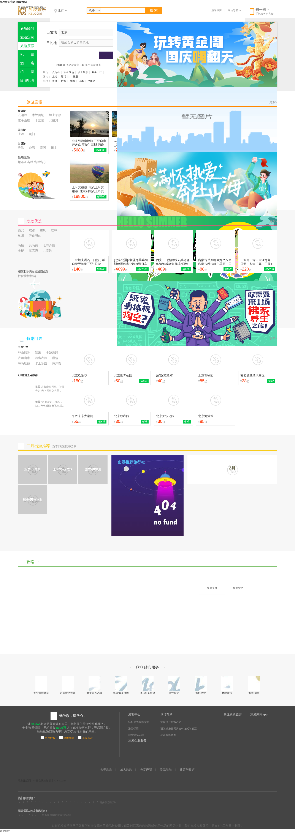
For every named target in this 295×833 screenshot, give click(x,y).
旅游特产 (238, 587)
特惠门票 (34, 338)
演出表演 (41, 358)
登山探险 (24, 352)
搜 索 (154, 10)
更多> (273, 102)
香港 (54, 80)
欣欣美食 (212, 587)
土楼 (21, 250)
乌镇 (21, 245)
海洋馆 (56, 363)
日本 (81, 80)
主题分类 (23, 346)
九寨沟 (47, 250)
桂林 (54, 230)
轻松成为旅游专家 (138, 722)
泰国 (72, 80)
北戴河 (53, 120)
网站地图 (5, 831)
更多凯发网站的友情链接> (57, 815)
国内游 (22, 129)
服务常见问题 (136, 735)
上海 (54, 76)
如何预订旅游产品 (170, 722)
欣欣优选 (34, 221)
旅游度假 (34, 102)
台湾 (63, 80)
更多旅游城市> (108, 802)
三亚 (75, 76)
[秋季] (197, 119)
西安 (21, 230)
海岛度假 (24, 363)
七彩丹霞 (49, 245)
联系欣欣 (166, 769)
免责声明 (146, 769)
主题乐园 (52, 352)
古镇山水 (24, 358)
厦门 (63, 76)
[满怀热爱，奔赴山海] (197, 184)
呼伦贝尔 (35, 235)
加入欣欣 (126, 769)
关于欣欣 (106, 769)
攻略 (30, 562)
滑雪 (55, 358)
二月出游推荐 (38, 446)
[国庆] (197, 54)
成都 (32, 230)
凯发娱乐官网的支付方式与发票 (178, 728)
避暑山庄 (97, 72)
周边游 (22, 110)
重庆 (43, 230)
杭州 (21, 235)
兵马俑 (33, 245)
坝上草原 (83, 72)
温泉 (38, 352)
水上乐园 (41, 363)
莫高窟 (33, 250)
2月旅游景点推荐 (28, 375)
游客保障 (216, 10)
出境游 (22, 143)
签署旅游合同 (168, 735)
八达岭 (56, 72)
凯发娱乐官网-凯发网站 (31, 7)
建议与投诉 (187, 769)
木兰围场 (68, 72)
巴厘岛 (91, 80)
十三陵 (39, 120)
